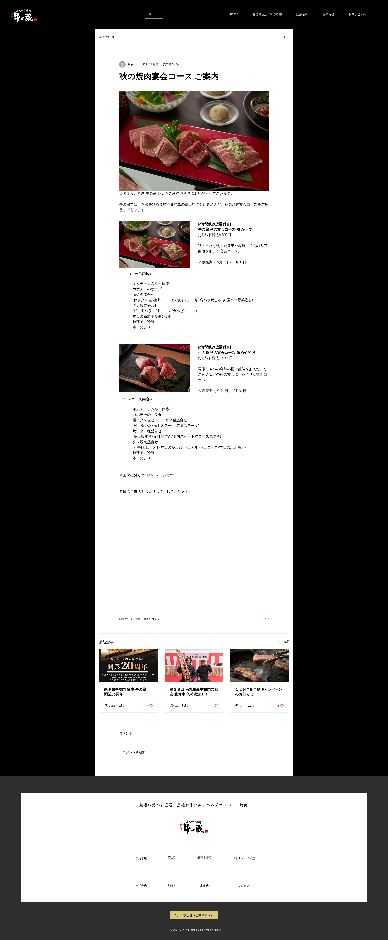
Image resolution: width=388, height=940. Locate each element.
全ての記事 (106, 37)
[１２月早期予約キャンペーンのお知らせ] (259, 665)
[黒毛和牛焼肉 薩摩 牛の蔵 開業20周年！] (128, 665)
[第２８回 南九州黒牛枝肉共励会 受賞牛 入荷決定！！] (194, 665)
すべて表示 (282, 641)
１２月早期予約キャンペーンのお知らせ (259, 691)
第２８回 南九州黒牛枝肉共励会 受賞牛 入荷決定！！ (194, 691)
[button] (284, 36)
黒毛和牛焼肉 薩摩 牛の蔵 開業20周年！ (127, 691)
